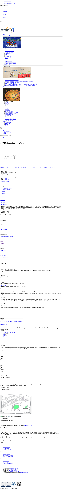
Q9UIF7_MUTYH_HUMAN (9, 379)
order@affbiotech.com (13, 468)
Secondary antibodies (9, 51)
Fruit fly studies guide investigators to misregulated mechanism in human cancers (21, 84)
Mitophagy (7, 108)
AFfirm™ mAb (8, 56)
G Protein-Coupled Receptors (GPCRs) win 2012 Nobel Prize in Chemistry (20, 85)
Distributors (7, 125)
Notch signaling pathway (10, 115)
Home (4, 34)
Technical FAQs (6, 461)
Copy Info (61, 145)
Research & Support (7, 86)
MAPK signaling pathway (10, 113)
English (10, 3)
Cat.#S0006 (2, 193)
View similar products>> (5, 181)
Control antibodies (9, 52)
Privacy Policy (6, 462)
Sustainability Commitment (8, 463)
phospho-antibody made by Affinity (12, 83)
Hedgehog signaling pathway (11, 116)
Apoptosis (7, 109)
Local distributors (3, 218)
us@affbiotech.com (7, 1)
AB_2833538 (7, 179)
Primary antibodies (9, 49)
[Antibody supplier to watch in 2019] (3, 486)
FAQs (6, 102)
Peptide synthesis (8, 61)
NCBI (4, 334)
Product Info (5, 257)
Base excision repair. (28, 425)
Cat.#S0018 (2, 202)
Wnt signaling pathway (9, 114)
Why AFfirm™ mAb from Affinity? (12, 80)
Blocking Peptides (6, 189)
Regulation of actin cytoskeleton (11, 112)
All (3, 130)
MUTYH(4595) (3, 324)
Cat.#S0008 (2, 195)
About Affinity (8, 122)
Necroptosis (7, 110)
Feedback (7, 104)
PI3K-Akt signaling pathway (11, 117)
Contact (4, 121)
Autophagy (7, 106)
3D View (2, 318)
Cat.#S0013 (2, 198)
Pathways (5, 261)
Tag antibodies (8, 53)
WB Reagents (8, 58)
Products (4, 138)
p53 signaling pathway (9, 111)
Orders (6, 124)
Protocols (7, 103)
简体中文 (6, 3)
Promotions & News (7, 64)
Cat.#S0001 (2, 191)
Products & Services (7, 35)
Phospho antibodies (9, 57)
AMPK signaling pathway (10, 119)
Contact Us (7, 123)
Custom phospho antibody (10, 62)
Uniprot (4, 336)
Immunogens (5, 258)
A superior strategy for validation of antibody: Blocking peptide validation (19, 81)
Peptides (4, 133)
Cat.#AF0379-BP (3, 204)
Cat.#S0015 (2, 200)
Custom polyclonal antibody (10, 63)
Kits (6, 54)
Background (5, 259)
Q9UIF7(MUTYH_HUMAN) (6, 321)
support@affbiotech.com (14, 471)
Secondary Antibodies (7, 188)
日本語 (13, 3)
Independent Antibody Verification (12, 82)
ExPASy (4, 335)
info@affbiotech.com (14, 469)
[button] (2, 168)
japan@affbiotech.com (13, 470)
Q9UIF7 (6, 178)
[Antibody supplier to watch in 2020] (8, 486)
